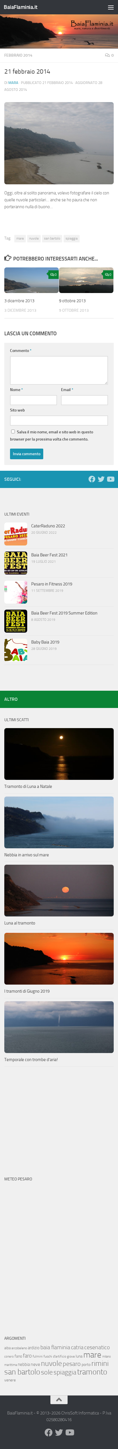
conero (9, 1356)
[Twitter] (101, 479)
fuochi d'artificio (55, 1356)
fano (18, 1356)
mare (20, 238)
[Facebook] (91, 479)
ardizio (34, 1347)
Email (67, 389)
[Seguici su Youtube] (110, 479)
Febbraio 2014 (18, 55)
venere (10, 1380)
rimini (100, 1363)
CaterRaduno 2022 (48, 526)
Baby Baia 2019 (45, 642)
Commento (21, 350)
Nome (16, 389)
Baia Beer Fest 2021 (49, 555)
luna (79, 1356)
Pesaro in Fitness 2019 (51, 584)
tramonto (92, 1372)
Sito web (17, 410)
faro (27, 1355)
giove (71, 1356)
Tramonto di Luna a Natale (28, 786)
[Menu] (111, 7)
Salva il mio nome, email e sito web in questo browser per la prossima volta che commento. (51, 436)
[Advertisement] (59, 1121)
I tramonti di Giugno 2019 (27, 991)
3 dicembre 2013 (19, 300)
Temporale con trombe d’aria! (31, 1059)
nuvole (34, 238)
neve (35, 1364)
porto (86, 1364)
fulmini (38, 1356)
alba (7, 1348)
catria (77, 1347)
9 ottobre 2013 (72, 300)
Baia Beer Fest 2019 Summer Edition (64, 613)
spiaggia (72, 238)
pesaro (72, 1364)
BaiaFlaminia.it (21, 7)
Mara (13, 83)
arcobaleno (19, 1348)
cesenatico (97, 1347)
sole (47, 1372)
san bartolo (52, 238)
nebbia (24, 1364)
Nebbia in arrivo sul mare (26, 854)
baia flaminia (55, 1347)
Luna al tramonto (19, 923)
